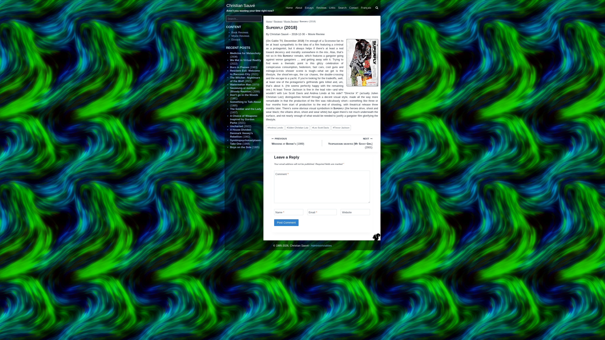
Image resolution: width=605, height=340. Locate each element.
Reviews (321, 7)
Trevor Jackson (341, 128)
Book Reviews (239, 32)
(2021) (244, 119)
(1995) (245, 147)
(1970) (244, 84)
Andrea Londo (275, 128)
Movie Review (316, 34)
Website (347, 212)
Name (279, 212)
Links (332, 7)
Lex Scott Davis (320, 128)
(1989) (288, 141)
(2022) (240, 126)
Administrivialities (321, 245)
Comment (282, 174)
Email (313, 212)
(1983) (243, 67)
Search (342, 7)
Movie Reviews (240, 35)
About (298, 7)
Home (289, 7)
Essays (309, 7)
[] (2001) (350, 143)
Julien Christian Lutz (297, 128)
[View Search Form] (377, 8)
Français (366, 7)
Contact (353, 7)
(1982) (241, 133)
